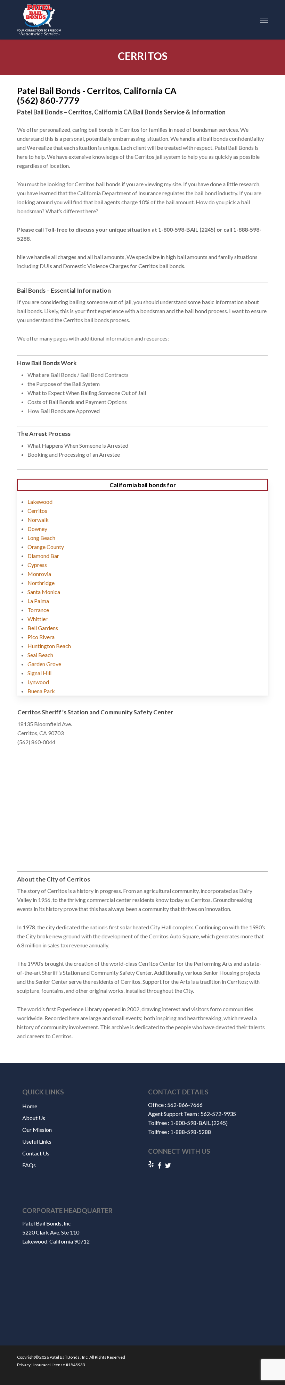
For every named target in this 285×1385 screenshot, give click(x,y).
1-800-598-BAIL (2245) (199, 1122)
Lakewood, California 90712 (56, 1241)
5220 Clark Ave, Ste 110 (50, 1232)
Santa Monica (43, 591)
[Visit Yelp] (151, 1164)
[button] (264, 19)
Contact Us (35, 1153)
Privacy (24, 1364)
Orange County (45, 546)
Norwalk (38, 519)
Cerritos (37, 510)
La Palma (38, 600)
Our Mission (37, 1129)
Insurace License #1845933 (59, 1364)
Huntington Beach (49, 646)
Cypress (37, 564)
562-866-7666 (185, 1104)
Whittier (37, 619)
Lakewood (39, 501)
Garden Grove (44, 664)
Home (29, 1106)
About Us (33, 1118)
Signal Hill (39, 673)
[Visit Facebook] (159, 1165)
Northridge (41, 582)
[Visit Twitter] (168, 1165)
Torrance (38, 610)
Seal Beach (40, 655)
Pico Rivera (41, 637)
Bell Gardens (42, 628)
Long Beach (41, 537)
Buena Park (41, 691)
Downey (37, 528)
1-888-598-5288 (190, 1131)
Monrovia (39, 573)
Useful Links (36, 1141)
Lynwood (38, 682)
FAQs (29, 1165)
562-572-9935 (218, 1113)
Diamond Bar (43, 555)
